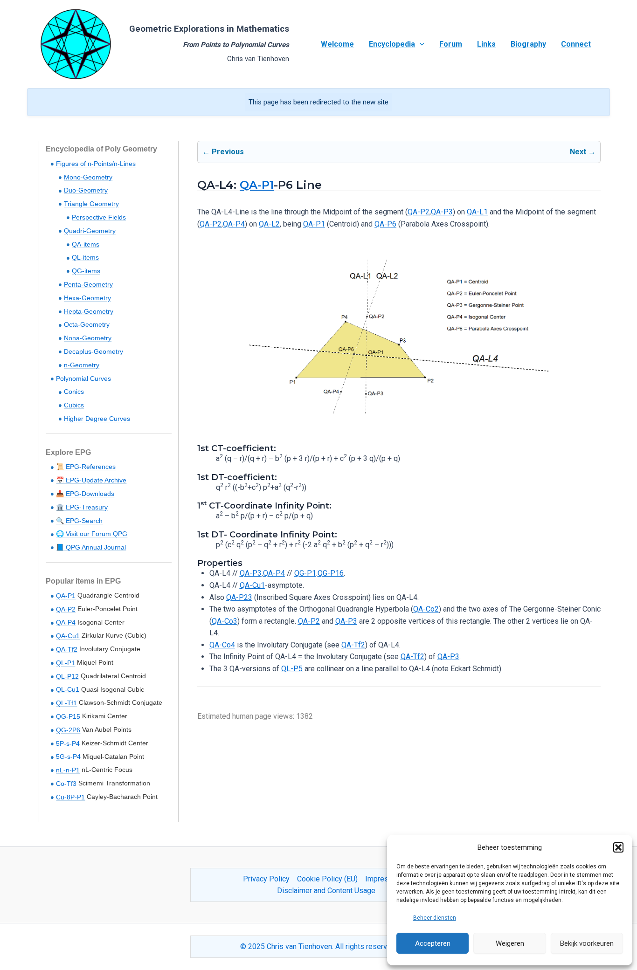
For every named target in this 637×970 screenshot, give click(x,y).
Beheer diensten (434, 918)
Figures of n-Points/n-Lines (96, 163)
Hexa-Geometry (87, 298)
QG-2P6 (68, 730)
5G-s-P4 (68, 756)
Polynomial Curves (83, 378)
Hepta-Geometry (88, 311)
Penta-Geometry (88, 284)
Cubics (74, 405)
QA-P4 (66, 622)
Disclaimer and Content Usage (326, 890)
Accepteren (432, 943)
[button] (618, 847)
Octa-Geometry (87, 324)
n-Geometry (81, 365)
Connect (576, 44)
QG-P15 (68, 716)
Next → (582, 151)
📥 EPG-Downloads (85, 493)
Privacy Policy (266, 878)
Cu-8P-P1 (70, 797)
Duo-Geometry (86, 190)
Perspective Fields (99, 217)
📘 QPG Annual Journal (91, 547)
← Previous (223, 151)
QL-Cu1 (67, 689)
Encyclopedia (392, 44)
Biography (528, 44)
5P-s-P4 (68, 743)
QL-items (85, 257)
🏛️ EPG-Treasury (82, 507)
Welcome (337, 44)
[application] (419, 44)
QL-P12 (67, 676)
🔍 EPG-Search (79, 520)
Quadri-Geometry (90, 230)
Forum (450, 44)
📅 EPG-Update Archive (91, 480)
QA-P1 (66, 595)
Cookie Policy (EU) (327, 878)
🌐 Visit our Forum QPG (91, 533)
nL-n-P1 (68, 770)
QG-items (86, 271)
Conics (74, 391)
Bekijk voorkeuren (587, 943)
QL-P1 (65, 663)
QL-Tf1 (66, 703)
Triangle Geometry (91, 203)
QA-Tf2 (66, 649)
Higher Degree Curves (97, 418)
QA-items (85, 244)
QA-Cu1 (68, 636)
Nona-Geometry (87, 338)
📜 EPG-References (86, 466)
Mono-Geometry (88, 177)
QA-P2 (66, 609)
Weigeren (510, 943)
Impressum (383, 878)
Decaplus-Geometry (93, 351)
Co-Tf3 (66, 783)
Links (486, 44)
